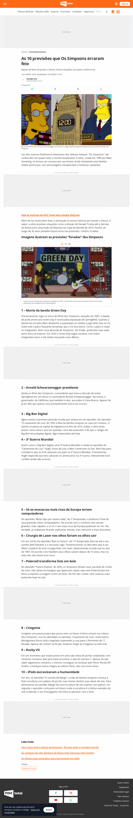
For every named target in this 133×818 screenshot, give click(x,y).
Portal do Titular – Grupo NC (116, 805)
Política (100, 11)
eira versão (92, 747)
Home (24, 51)
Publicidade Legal (121, 792)
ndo (92, 752)
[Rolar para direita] (107, 12)
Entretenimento (37, 51)
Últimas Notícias (26, 11)
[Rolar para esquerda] (14, 12)
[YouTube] (56, 800)
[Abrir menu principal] (5, 4)
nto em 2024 (72, 758)
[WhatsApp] (71, 800)
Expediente (124, 787)
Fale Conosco (123, 796)
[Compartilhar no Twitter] (78, 89)
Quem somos (123, 782)
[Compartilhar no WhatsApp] (32, 89)
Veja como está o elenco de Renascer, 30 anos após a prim (53, 747)
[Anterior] (26, 272)
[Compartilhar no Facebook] (55, 89)
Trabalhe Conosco (121, 801)
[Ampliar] (108, 97)
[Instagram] (71, 793)
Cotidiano (77, 11)
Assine (124, 3)
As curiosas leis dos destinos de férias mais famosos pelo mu (55, 752)
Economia (65, 11)
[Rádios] (118, 12)
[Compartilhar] (101, 89)
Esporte (54, 11)
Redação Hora (31, 79)
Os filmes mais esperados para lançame (43, 758)
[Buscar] (116, 4)
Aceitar (49, 810)
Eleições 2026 (42, 11)
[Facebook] (56, 793)
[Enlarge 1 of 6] (108, 250)
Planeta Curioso (29, 768)
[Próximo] (107, 272)
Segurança (89, 11)
